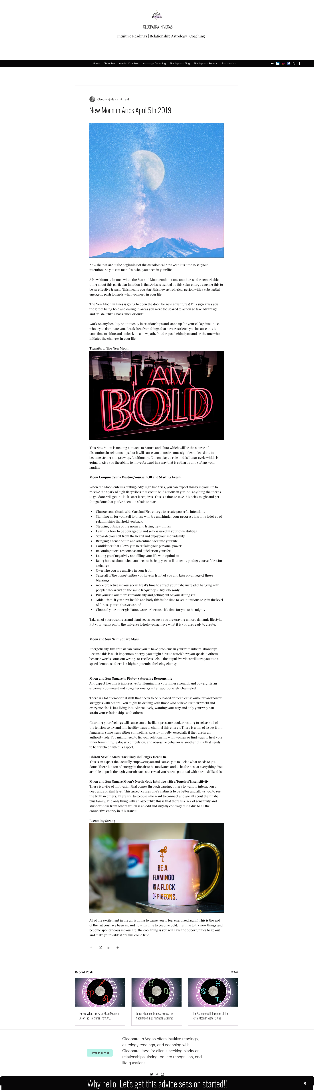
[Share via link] (118, 947)
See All (234, 971)
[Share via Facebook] (91, 947)
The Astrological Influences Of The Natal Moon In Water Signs (210, 1015)
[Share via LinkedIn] (109, 947)
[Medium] (272, 63)
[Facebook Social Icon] (288, 63)
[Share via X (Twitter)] (100, 947)
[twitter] (294, 63)
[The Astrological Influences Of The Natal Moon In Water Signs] (213, 992)
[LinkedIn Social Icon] (277, 63)
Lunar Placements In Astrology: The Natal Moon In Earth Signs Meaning (154, 1015)
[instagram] (283, 63)
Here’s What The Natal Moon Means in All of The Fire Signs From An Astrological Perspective (99, 1015)
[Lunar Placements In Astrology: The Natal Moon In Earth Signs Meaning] (157, 992)
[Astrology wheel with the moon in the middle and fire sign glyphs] (100, 992)
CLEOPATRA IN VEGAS (158, 27)
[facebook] (299, 63)
